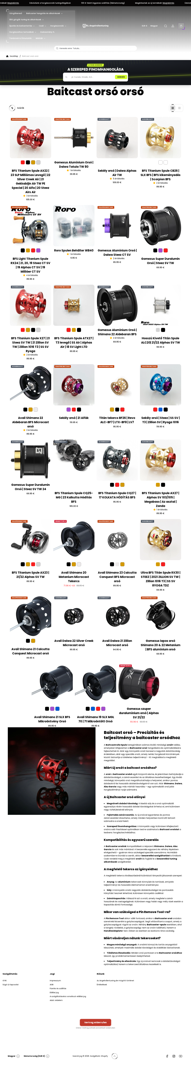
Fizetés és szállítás (58, 988)
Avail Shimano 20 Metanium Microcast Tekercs (74, 577)
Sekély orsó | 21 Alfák (74, 418)
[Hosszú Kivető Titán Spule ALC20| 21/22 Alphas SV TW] (160, 305)
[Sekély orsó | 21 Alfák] (74, 384)
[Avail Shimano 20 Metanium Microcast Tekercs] (74, 539)
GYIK (5, 980)
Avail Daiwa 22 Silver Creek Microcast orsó (73, 643)
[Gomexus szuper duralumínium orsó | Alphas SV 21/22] (139, 684)
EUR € (144, 26)
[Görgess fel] (114, 1056)
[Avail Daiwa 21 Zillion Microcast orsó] (117, 616)
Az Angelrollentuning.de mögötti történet (115, 980)
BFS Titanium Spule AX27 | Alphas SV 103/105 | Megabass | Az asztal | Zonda (160, 499)
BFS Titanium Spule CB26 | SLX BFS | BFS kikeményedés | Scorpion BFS (160, 175)
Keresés (121, 77)
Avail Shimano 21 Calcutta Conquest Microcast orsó (30, 651)
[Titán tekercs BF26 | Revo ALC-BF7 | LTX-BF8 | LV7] (117, 384)
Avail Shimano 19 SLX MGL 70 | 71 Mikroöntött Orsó (95, 719)
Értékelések (102, 984)
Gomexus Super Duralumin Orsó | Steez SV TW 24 (30, 487)
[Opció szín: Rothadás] (166, 162)
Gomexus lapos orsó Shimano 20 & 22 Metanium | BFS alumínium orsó (160, 645)
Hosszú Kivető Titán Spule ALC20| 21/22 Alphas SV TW (160, 340)
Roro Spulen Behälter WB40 (74, 250)
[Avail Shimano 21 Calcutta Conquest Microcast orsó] (30, 616)
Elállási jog (54, 992)
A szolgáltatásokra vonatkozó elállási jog (68, 996)
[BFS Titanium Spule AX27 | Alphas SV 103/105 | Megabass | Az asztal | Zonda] (160, 460)
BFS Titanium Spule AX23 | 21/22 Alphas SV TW (30, 575)
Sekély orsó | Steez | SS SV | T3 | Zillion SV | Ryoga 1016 (160, 420)
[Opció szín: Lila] (38, 250)
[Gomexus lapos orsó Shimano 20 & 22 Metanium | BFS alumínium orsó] (160, 616)
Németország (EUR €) (34, 1056)
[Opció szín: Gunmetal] (36, 409)
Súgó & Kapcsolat (11, 984)
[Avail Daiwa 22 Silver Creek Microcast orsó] (74, 616)
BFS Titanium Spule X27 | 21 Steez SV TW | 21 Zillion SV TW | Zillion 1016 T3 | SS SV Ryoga (30, 344)
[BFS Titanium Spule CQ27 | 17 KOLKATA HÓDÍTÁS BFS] (117, 460)
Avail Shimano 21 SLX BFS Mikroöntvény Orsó (52, 719)
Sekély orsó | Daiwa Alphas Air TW (117, 173)
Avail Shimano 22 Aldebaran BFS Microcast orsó (30, 422)
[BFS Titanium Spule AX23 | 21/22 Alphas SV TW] (30, 539)
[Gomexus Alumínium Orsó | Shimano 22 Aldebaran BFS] (117, 305)
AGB (51, 984)
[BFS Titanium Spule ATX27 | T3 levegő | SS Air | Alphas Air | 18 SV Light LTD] (74, 305)
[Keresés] (165, 26)
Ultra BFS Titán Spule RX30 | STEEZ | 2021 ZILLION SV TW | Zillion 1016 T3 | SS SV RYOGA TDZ (160, 579)
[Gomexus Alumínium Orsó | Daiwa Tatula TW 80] (74, 137)
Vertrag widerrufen (95, 1022)
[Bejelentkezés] (172, 26)
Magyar (154, 26)
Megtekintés (101, 3)
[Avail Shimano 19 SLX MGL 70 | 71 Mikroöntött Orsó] (95, 684)
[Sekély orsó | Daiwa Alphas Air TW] (117, 137)
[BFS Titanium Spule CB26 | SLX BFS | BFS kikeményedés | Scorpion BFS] (160, 137)
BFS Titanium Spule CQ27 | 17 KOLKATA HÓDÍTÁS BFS (117, 495)
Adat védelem (56, 1000)
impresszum (55, 980)
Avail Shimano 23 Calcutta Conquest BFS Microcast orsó (117, 577)
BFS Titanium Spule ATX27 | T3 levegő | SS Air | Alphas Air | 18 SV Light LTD (73, 342)
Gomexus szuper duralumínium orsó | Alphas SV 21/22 (139, 713)
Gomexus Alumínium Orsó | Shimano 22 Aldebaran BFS (117, 332)
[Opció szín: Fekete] (160, 162)
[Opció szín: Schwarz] (28, 162)
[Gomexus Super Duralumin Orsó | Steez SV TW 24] (30, 460)
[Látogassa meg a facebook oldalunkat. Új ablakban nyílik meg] (167, 1056)
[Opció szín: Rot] (33, 250)
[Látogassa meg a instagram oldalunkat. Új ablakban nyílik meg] (173, 1056)
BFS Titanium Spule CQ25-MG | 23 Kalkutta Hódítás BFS (74, 497)
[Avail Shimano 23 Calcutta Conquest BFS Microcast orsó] (117, 539)
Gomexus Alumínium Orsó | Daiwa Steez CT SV (117, 252)
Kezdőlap (14, 56)
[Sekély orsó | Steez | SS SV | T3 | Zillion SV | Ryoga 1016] (160, 384)
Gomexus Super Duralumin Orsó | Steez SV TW (160, 261)
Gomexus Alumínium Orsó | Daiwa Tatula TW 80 (73, 164)
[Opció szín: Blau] (57, 709)
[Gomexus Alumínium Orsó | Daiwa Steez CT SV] (117, 225)
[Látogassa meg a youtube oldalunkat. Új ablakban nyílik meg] (180, 1056)
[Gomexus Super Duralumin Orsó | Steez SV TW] (160, 225)
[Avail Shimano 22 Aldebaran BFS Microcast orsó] (30, 384)
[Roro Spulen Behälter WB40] (74, 225)
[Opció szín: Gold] (33, 162)
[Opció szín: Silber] (38, 162)
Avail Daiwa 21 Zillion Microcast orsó (117, 643)
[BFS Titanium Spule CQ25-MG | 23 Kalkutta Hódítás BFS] (74, 460)
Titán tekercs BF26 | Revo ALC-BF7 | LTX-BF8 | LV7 (117, 420)
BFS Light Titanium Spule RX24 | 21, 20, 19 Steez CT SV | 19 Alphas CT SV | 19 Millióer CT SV (30, 265)
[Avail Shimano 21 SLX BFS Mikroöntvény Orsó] (52, 684)
